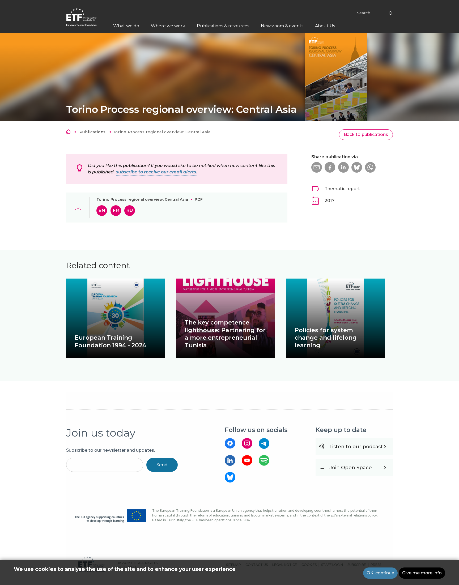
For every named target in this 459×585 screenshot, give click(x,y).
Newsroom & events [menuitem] (282, 25)
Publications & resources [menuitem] (223, 25)
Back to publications (366, 134)
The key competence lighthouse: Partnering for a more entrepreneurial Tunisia (225, 334)
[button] (316, 167)
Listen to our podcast (356, 447)
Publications (92, 132)
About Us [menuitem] (325, 25)
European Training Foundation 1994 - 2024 (110, 341)
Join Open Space (350, 468)
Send (162, 464)
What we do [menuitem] (126, 25)
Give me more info (422, 572)
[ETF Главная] (86, 20)
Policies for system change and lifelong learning (326, 338)
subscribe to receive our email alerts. (156, 171)
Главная (70, 132)
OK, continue (380, 572)
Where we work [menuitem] (168, 25)
